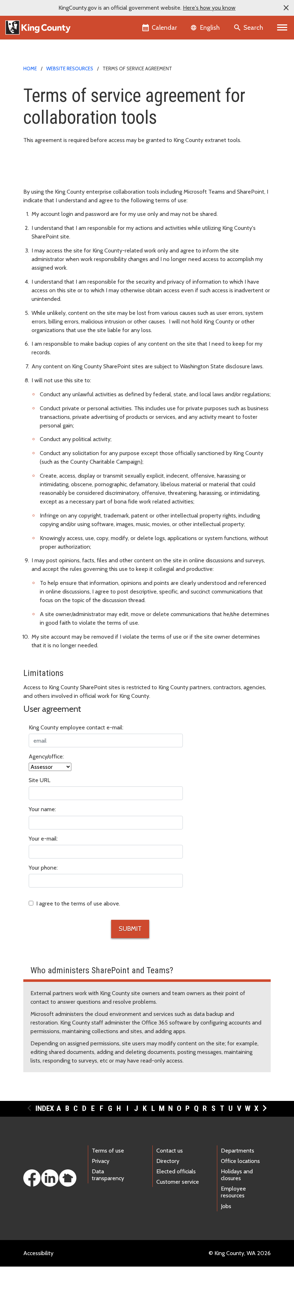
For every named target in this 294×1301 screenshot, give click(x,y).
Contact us (169, 1150)
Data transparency (108, 1175)
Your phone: (43, 867)
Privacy (100, 1161)
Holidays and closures (237, 1175)
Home (30, 68)
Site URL (39, 780)
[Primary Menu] (282, 27)
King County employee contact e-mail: (76, 727)
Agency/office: (46, 756)
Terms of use (108, 1150)
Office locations (240, 1161)
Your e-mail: (43, 838)
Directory (167, 1161)
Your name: (42, 809)
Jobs (226, 1206)
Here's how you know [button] (209, 7)
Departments (237, 1150)
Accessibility (38, 1253)
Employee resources (233, 1192)
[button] (286, 8)
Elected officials (176, 1171)
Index (44, 1108)
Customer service (177, 1181)
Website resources (69, 68)
